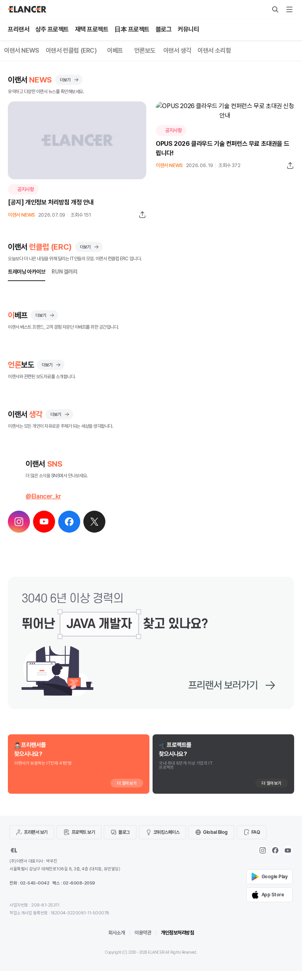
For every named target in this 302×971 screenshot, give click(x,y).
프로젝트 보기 (83, 832)
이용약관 (142, 933)
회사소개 (116, 933)
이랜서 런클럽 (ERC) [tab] (71, 50)
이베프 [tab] (115, 50)
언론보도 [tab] (144, 50)
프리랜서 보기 (36, 832)
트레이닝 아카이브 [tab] (26, 271)
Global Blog (215, 832)
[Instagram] (262, 850)
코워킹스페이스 (166, 832)
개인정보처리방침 (177, 933)
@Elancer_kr (43, 496)
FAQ (255, 832)
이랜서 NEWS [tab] (21, 50)
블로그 (124, 832)
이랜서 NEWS (21, 215)
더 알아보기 (127, 783)
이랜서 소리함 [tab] (214, 50)
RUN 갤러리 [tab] (64, 271)
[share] (142, 215)
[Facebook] (275, 850)
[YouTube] (288, 850)
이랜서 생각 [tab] (177, 50)
